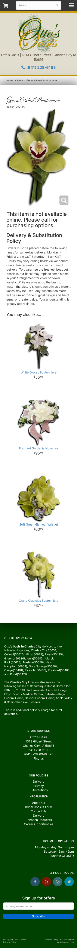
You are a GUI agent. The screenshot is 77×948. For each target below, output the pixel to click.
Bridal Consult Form (38, 807)
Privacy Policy (9, 942)
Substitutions (39, 790)
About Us (38, 802)
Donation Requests (38, 820)
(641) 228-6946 (35, 754)
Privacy (38, 786)
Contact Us (38, 811)
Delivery (38, 781)
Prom (20, 80)
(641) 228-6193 (40, 67)
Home (9, 80)
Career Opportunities (38, 824)
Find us (39, 758)
